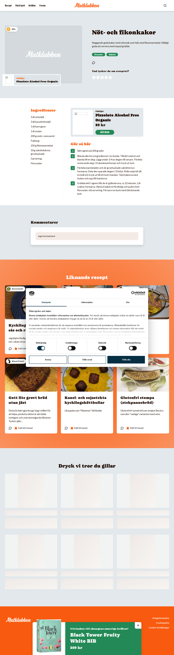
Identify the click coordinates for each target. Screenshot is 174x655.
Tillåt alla (126, 359)
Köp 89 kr (104, 132)
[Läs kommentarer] (93, 62)
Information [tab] (87, 302)
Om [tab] (127, 302)
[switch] (72, 348)
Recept (8, 5)
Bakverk (112, 54)
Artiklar (32, 5)
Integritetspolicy (161, 618)
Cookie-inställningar (159, 627)
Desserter (98, 54)
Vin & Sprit (20, 5)
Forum (42, 5)
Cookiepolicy (162, 622)
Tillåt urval (87, 359)
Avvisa (48, 359)
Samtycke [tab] (46, 302)
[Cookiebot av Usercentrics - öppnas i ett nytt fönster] (133, 293)
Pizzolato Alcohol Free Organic (37, 81)
